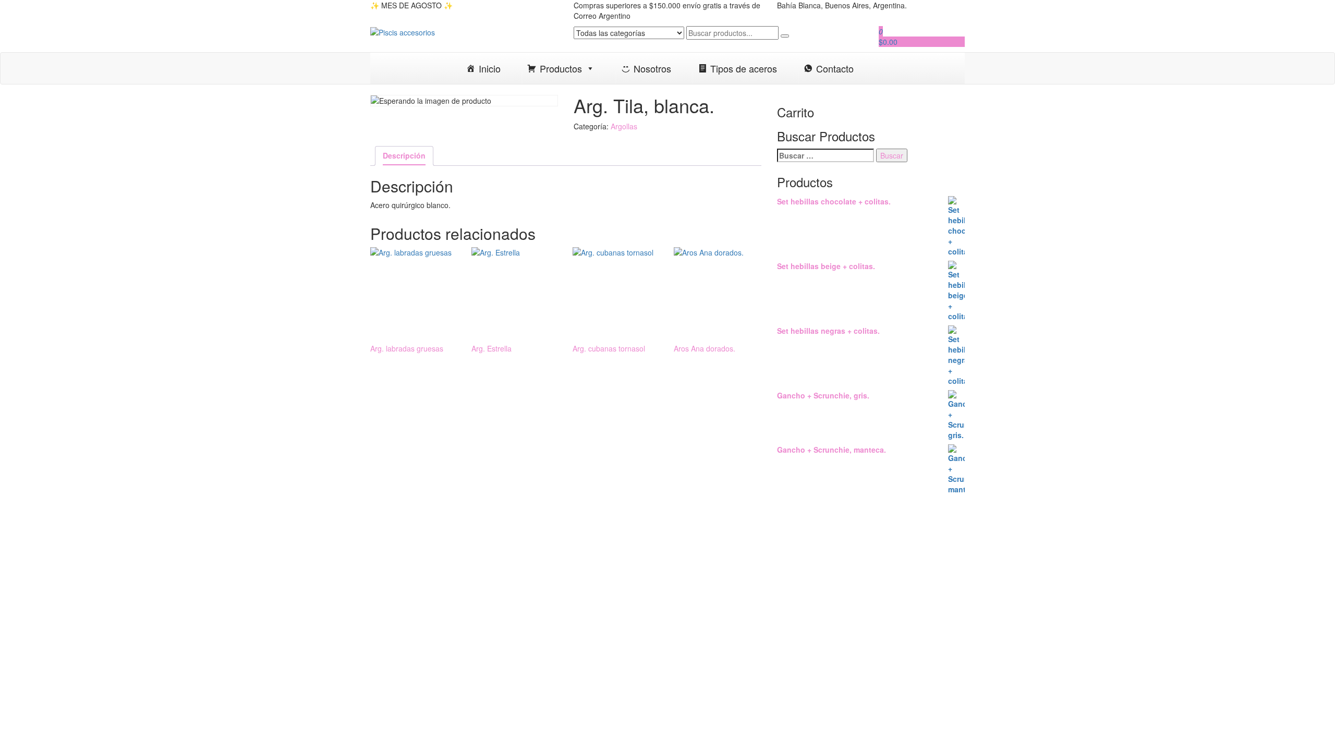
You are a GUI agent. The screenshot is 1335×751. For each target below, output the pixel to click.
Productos (561, 68)
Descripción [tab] (404, 155)
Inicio (490, 68)
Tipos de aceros (743, 68)
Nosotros (652, 68)
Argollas (624, 126)
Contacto (835, 68)
